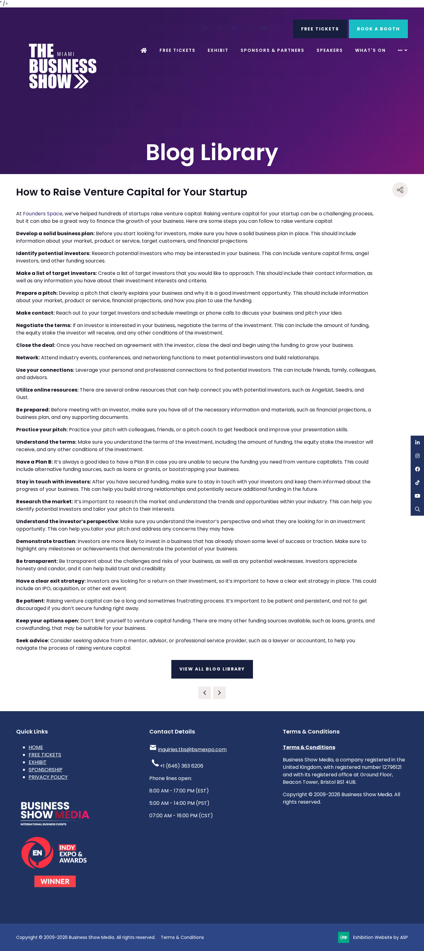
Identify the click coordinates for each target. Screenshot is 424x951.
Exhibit (218, 50)
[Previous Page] (204, 693)
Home (144, 50)
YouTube (263, 27)
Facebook (234, 27)
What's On (370, 50)
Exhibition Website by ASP (380, 937)
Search (278, 27)
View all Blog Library (212, 669)
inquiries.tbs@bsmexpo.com (192, 749)
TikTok (249, 27)
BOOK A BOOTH (378, 29)
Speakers (330, 50)
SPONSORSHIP (45, 769)
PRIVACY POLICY (48, 777)
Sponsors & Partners (272, 50)
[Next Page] (219, 693)
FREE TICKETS (320, 29)
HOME (36, 747)
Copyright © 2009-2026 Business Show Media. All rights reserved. (86, 937)
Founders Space (42, 213)
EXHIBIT (38, 762)
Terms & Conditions (309, 747)
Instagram (220, 27)
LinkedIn (205, 27)
